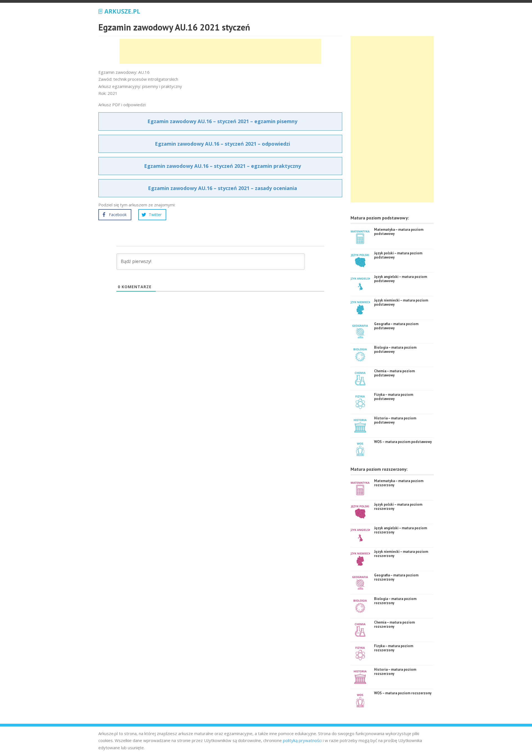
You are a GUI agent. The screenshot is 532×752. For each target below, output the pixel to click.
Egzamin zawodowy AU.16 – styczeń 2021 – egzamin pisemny (222, 121)
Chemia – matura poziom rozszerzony (394, 624)
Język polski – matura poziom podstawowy (398, 255)
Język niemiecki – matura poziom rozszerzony (401, 553)
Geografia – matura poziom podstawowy (396, 326)
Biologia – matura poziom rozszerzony (395, 601)
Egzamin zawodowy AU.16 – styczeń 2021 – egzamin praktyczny (222, 166)
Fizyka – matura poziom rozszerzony (393, 648)
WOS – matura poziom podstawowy (403, 441)
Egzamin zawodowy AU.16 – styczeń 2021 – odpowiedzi (222, 143)
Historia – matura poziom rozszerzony (395, 671)
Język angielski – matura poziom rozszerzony (400, 530)
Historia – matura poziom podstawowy (395, 420)
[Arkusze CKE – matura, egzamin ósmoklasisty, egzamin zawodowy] (119, 10)
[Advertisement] (220, 51)
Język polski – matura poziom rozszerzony (398, 506)
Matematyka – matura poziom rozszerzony (398, 483)
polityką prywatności (302, 740)
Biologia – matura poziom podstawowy (395, 349)
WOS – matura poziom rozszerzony (402, 693)
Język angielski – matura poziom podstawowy (400, 278)
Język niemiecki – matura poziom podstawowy (401, 302)
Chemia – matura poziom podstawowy (394, 373)
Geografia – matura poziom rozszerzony (396, 577)
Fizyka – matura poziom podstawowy (393, 396)
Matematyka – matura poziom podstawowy (398, 231)
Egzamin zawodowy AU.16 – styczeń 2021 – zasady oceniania (222, 188)
